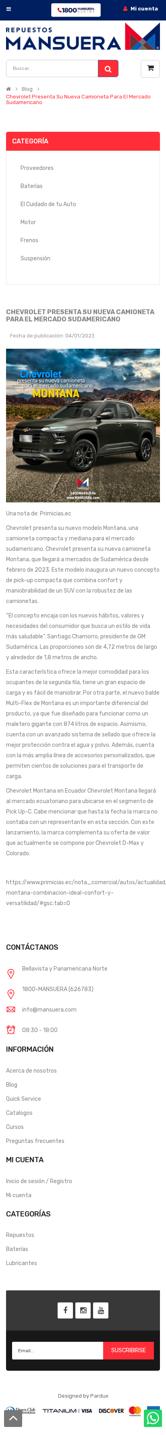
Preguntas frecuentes (35, 1141)
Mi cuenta (18, 1195)
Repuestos (20, 1235)
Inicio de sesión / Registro (39, 1181)
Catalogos (19, 1113)
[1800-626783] (76, 10)
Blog (27, 89)
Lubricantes (21, 1263)
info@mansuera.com (49, 1009)
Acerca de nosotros (31, 1070)
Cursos (15, 1127)
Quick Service (23, 1099)
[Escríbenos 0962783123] (153, 1421)
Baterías (17, 1249)
